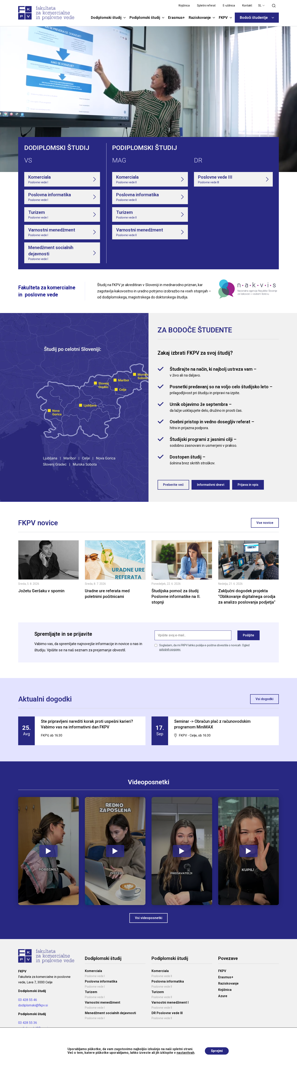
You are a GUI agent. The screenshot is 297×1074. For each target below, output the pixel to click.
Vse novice (264, 523)
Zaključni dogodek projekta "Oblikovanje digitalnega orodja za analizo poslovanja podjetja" (246, 596)
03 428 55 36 (27, 1023)
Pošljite (248, 635)
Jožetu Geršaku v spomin (41, 590)
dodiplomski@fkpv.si (33, 1005)
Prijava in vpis (248, 485)
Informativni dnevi (210, 485)
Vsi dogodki (264, 699)
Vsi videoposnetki (148, 918)
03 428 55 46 (27, 1000)
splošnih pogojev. (170, 649)
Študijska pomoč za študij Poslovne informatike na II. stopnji (176, 596)
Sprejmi (217, 1051)
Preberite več (173, 485)
